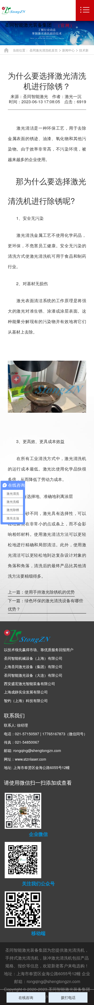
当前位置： (20, 50)
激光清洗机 (74, 950)
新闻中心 (68, 50)
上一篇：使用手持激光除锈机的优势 (41, 592)
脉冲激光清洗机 (57, 958)
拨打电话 (68, 997)
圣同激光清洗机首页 (44, 50)
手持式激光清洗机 (22, 958)
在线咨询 (26, 997)
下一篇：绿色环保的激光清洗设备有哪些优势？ (45, 605)
